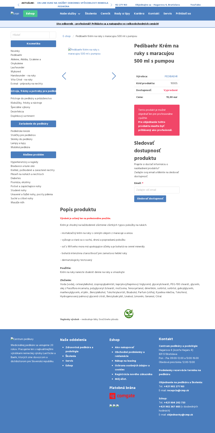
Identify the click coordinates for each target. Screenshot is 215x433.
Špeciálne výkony (20, 107)
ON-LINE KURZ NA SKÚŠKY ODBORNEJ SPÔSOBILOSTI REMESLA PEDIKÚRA (72, 5)
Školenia (91, 13)
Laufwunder (17, 68)
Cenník (105, 13)
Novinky (15, 51)
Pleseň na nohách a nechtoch (27, 174)
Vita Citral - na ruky (21, 80)
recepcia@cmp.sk (178, 390)
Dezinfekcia (17, 112)
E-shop (67, 36)
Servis (167, 13)
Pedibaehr (16, 55)
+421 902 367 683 (169, 407)
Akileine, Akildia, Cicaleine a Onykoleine (26, 62)
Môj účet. (121, 379)
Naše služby (68, 13)
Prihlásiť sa (183, 13)
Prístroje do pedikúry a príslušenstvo (31, 99)
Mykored (16, 72)
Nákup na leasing (125, 361)
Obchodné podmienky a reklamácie (130, 354)
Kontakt (153, 13)
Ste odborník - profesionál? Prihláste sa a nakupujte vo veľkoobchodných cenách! (107, 24)
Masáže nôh (17, 203)
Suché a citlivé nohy (22, 199)
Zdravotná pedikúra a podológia (79, 349)
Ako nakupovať (124, 347)
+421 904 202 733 (174, 403)
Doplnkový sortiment (23, 116)
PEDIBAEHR (171, 76)
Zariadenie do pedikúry (33, 124)
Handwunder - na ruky (23, 76)
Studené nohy (18, 190)
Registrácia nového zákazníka (133, 374)
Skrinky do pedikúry (21, 139)
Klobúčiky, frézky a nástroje (26, 103)
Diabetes (16, 178)
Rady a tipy (122, 13)
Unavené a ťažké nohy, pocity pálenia (32, 195)
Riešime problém (33, 155)
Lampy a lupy (18, 143)
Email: (138, 183)
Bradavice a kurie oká (22, 166)
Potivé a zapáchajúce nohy (26, 186)
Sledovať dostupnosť (150, 199)
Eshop (30, 13)
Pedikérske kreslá (20, 131)
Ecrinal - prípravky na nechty (27, 84)
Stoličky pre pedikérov (23, 135)
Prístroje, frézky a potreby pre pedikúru (33, 91)
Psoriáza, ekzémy (20, 182)
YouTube (195, 5)
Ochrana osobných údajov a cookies (132, 367)
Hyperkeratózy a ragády (24, 162)
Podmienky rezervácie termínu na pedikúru (180, 372)
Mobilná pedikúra (20, 147)
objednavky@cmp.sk (180, 415)
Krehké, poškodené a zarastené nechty (33, 170)
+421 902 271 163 (174, 386)
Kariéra (139, 13)
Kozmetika (33, 44)
